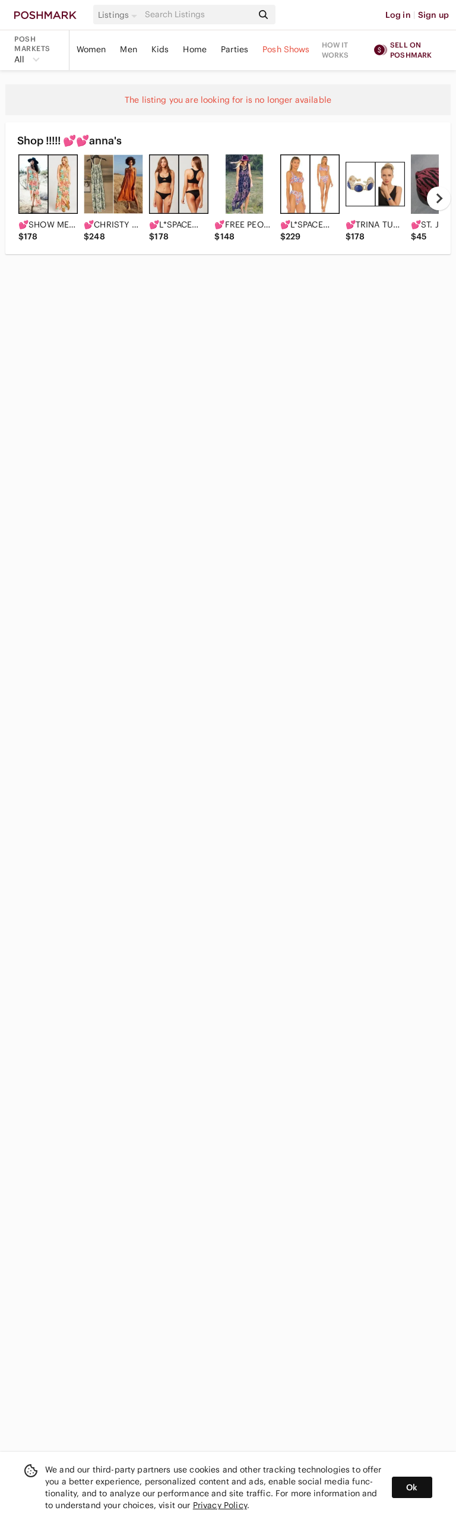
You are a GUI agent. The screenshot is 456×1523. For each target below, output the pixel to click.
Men (128, 49)
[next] (439, 198)
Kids (160, 49)
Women (91, 49)
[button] (119, 15)
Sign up (433, 15)
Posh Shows (286, 49)
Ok (411, 1487)
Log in (398, 15)
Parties (234, 49)
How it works (335, 49)
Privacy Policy (220, 1505)
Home (195, 49)
